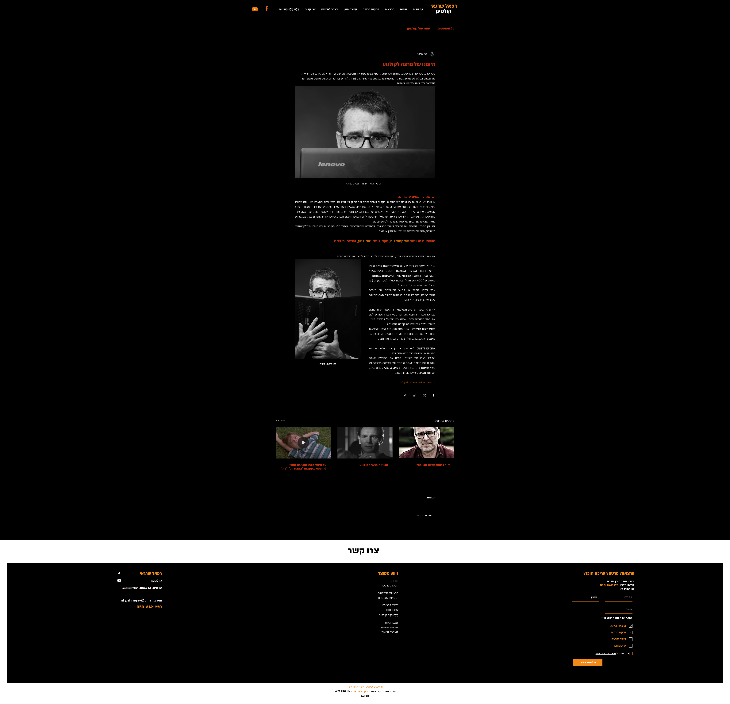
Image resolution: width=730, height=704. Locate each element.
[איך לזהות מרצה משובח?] (426, 442)
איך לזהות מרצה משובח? (433, 465)
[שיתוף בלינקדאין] (415, 395)
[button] (389, 9)
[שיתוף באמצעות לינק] (405, 395)
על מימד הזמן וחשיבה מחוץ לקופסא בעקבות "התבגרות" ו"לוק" (303, 466)
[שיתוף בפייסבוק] (433, 395)
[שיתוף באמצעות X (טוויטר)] (424, 395)
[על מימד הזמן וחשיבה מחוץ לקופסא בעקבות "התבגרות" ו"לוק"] (303, 442)
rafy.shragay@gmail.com (141, 600)
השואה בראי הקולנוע (373, 465)
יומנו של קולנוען (418, 28)
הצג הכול (280, 420)
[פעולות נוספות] (297, 54)
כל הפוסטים (446, 28)
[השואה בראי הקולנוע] (365, 442)
